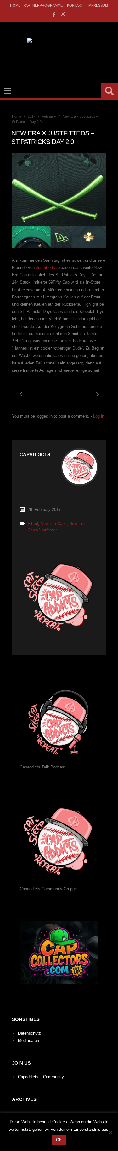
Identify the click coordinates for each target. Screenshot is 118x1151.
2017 (31, 116)
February (49, 116)
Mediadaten (28, 1040)
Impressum (97, 5)
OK (59, 1139)
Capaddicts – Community (41, 1076)
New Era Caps (54, 523)
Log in (98, 416)
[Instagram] (62, 14)
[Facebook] (53, 14)
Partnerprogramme (43, 5)
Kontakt (75, 5)
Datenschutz (29, 1033)
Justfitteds (45, 267)
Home (15, 5)
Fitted (33, 523)
